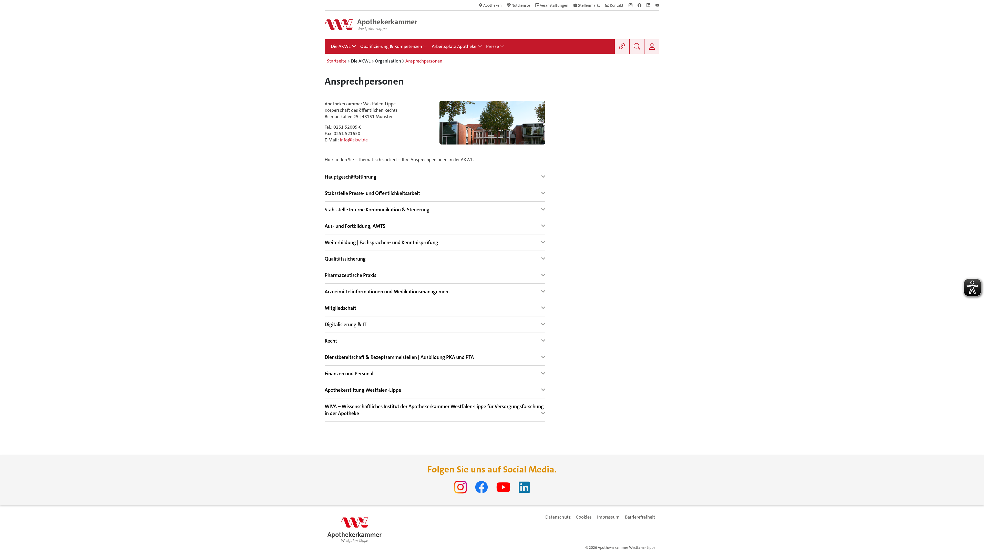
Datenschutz (558, 517)
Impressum (608, 517)
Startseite (336, 61)
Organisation (388, 61)
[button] (350, 177)
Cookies (584, 517)
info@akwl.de (354, 140)
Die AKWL (361, 61)
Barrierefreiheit (640, 517)
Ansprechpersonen (423, 61)
